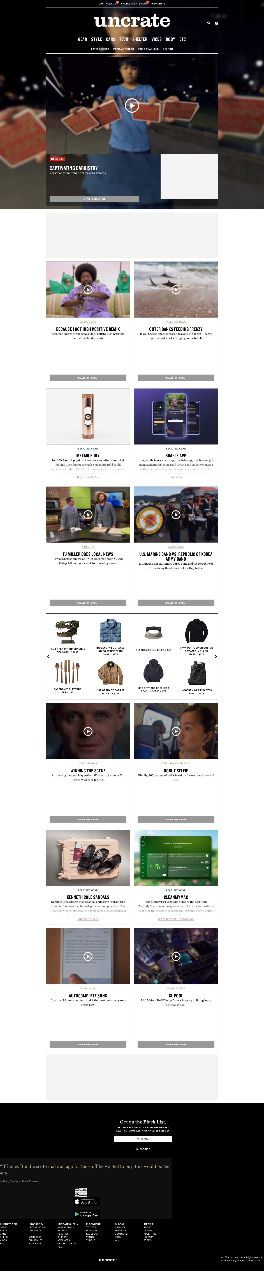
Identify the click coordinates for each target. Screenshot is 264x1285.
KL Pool (176, 996)
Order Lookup (66, 1243)
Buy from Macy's (88, 918)
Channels (35, 1230)
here (206, 775)
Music (92, 321)
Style (96, 39)
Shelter (139, 39)
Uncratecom (108, 3)
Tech (123, 39)
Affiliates (63, 1240)
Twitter (91, 1227)
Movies (92, 763)
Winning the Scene (88, 771)
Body (170, 39)
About (148, 1227)
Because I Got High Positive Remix (88, 329)
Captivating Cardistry (74, 167)
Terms (148, 1240)
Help (60, 1246)
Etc (182, 39)
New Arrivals (66, 1227)
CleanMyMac (176, 897)
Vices (157, 39)
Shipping (62, 1236)
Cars (110, 39)
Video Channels (148, 49)
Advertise (150, 1233)
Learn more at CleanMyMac (176, 918)
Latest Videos (100, 49)
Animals (180, 321)
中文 (117, 1240)
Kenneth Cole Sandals (88, 897)
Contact (149, 1230)
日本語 (118, 1236)
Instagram (93, 1230)
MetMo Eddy (88, 455)
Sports (180, 988)
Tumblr (91, 1240)
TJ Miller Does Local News (88, 554)
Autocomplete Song (88, 996)
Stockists (35, 1243)
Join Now (176, 477)
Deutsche (121, 1233)
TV (92, 546)
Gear (82, 39)
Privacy (149, 1236)
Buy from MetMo (88, 477)
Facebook (92, 1233)
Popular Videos (123, 49)
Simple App (176, 455)
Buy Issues (36, 1240)
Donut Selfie (176, 771)
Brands (62, 1230)
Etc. (2, 1243)
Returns (63, 1233)
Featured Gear (88, 448)
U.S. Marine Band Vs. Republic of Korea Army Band (176, 556)
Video (83, 321)
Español (120, 1227)
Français (121, 1230)
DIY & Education (180, 763)
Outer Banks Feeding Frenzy (176, 329)
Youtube (91, 1236)
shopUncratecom (134, 3)
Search (208, 23)
